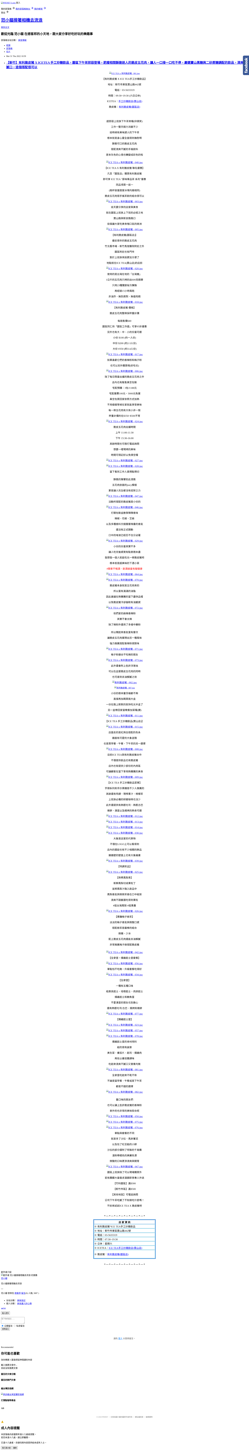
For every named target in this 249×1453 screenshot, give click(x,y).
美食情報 (22, 40)
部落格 (9, 48)
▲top (3, 1308)
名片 (8, 52)
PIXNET (105, 1417)
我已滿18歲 (6, 1448)
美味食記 (21, 1300)
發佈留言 (5, 1329)
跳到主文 (5, 27)
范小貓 (4, 1278)
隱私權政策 (139, 1417)
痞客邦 (18, 1293)
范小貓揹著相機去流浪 (22, 20)
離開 (15, 1448)
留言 (23, 1293)
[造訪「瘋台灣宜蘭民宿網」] (12, 1394)
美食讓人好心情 (24, 1303)
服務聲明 (149, 1417)
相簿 (8, 45)
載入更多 (5, 1313)
